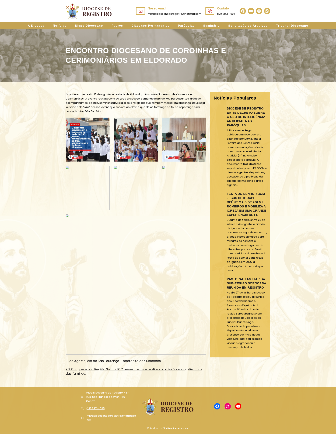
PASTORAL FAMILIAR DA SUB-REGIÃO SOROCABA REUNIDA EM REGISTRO (246, 283)
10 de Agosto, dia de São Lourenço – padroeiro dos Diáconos (113, 361)
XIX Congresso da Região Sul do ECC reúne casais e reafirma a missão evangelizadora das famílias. (134, 371)
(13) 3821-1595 (95, 408)
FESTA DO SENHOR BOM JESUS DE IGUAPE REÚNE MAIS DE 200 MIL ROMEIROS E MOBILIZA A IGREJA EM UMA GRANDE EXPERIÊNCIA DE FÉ (246, 204)
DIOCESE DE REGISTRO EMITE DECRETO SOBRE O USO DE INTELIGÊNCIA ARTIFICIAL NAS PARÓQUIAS (246, 117)
